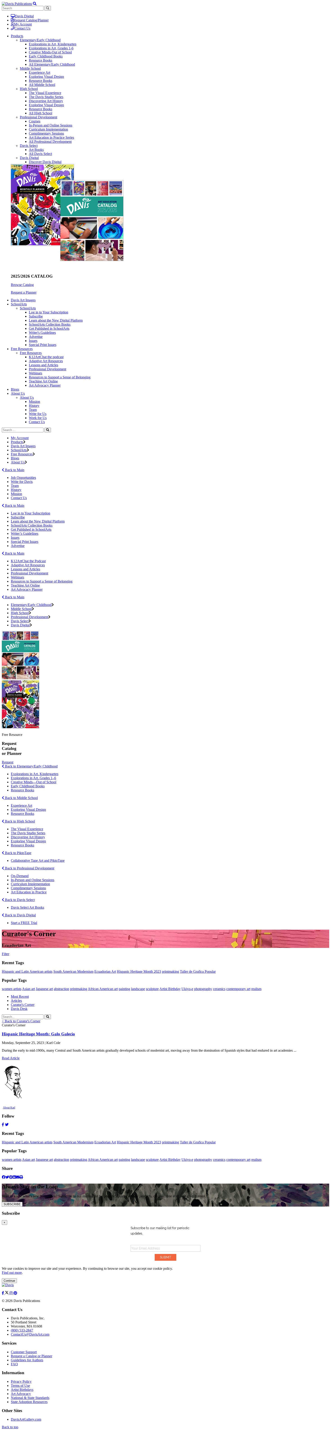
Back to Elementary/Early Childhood (31, 766)
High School (29, 89)
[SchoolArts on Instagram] (11, 1293)
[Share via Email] (17, 1177)
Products (17, 442)
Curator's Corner (22, 1005)
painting (124, 989)
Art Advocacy (21, 1394)
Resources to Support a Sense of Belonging (60, 377)
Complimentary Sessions (46, 133)
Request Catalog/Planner (31, 20)
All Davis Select (40, 154)
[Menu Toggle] (34, 4)
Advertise (36, 337)
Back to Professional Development (29, 868)
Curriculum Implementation (48, 129)
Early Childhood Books (46, 56)
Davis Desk (19, 1009)
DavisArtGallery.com (26, 1419)
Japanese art (44, 989)
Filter (5, 954)
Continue (9, 1280)
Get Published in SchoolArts (49, 328)
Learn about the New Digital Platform (56, 320)
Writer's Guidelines (42, 332)
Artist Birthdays (22, 1390)
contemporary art (238, 989)
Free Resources (31, 353)
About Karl (9, 1107)
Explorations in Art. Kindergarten (34, 774)
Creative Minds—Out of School (33, 782)
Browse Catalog (22, 285)
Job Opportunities (23, 477)
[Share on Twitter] (7, 1177)
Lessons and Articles (43, 365)
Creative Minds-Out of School (50, 52)
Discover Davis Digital (45, 162)
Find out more (12, 1272)
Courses (34, 121)
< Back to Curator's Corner (21, 1021)
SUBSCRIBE (12, 1204)
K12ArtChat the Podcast (28, 561)
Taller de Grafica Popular (198, 971)
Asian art (28, 989)
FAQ (14, 1364)
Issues (33, 341)
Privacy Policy (21, 1381)
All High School (40, 113)
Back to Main (14, 470)
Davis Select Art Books (27, 907)
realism (256, 989)
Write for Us (37, 414)
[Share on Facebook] (3, 1177)
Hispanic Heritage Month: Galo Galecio (38, 1034)
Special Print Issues (42, 345)
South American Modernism (73, 971)
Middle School (30, 68)
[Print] (21, 1177)
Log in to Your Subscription (48, 312)
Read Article (11, 1058)
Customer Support (24, 1352)
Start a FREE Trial (24, 923)
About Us (27, 397)
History (34, 406)
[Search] (47, 430)
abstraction (61, 989)
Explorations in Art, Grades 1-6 (51, 48)
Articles (16, 1000)
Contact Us (22, 28)
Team (33, 410)
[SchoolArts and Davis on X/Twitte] (7, 1293)
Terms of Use (20, 1385)
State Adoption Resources (29, 1402)
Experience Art (39, 72)
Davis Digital (24, 16)
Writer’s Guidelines (24, 533)
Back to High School (19, 821)
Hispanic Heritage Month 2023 (139, 971)
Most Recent (20, 996)
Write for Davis (22, 482)
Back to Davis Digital (20, 915)
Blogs (15, 389)
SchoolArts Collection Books (49, 324)
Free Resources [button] (22, 349)
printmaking (170, 971)
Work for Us (38, 418)
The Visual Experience (45, 93)
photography (203, 989)
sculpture (152, 989)
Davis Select (29, 145)
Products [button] (17, 36)
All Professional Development (50, 141)
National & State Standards (30, 1398)
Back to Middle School (21, 798)
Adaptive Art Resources (46, 361)
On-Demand (20, 876)
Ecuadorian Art (105, 971)
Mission (34, 401)
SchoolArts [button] (19, 304)
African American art (103, 989)
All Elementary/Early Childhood (52, 64)
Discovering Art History (46, 101)
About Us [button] (18, 393)
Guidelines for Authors (27, 1360)
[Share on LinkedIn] (14, 1177)
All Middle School (42, 85)
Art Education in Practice (29, 892)
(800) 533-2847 (22, 1330)
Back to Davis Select (19, 900)
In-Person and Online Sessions (50, 125)
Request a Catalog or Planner (31, 1356)
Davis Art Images (23, 300)
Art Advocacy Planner (45, 385)
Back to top (10, 1427)
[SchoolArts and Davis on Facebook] (3, 1293)
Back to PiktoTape (17, 853)
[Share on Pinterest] (11, 1177)
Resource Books (40, 60)
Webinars (35, 373)
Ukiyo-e (187, 989)
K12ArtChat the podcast (46, 357)
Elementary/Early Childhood (40, 40)
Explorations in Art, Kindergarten (52, 44)
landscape (138, 989)
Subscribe (36, 316)
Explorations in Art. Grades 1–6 (33, 778)
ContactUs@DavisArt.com (30, 1334)
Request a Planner (23, 292)
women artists (11, 989)
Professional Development (38, 117)
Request (7, 762)
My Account (23, 24)
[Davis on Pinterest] (15, 1293)
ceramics (219, 989)
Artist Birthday (170, 989)
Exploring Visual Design (46, 76)
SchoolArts (28, 308)
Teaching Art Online (43, 381)
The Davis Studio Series (46, 97)
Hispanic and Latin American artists (27, 971)
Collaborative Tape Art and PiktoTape (38, 860)
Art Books (36, 150)
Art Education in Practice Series (51, 137)
